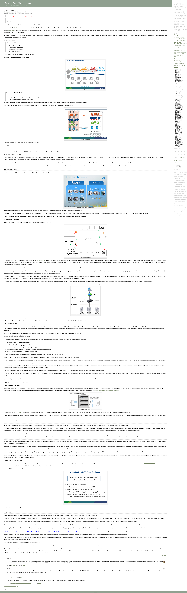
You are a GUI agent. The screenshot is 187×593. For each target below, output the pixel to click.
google (175, 47)
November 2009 (178, 142)
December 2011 (178, 117)
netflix (176, 55)
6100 (184, 35)
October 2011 (177, 119)
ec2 (177, 42)
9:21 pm (21, 577)
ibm (184, 50)
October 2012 (177, 108)
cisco (184, 38)
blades (179, 37)
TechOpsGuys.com (19, 2)
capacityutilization (178, 38)
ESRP (38, 542)
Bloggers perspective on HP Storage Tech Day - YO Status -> (21, 583)
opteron (180, 55)
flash (175, 45)
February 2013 (178, 105)
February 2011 (178, 127)
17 (183, 156)
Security (176, 78)
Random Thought (178, 77)
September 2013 (178, 98)
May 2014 (177, 93)
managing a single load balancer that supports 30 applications (106, 390)
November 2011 (178, 118)
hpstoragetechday (178, 50)
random (177, 58)
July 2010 (177, 134)
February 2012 (178, 116)
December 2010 (178, 129)
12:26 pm (23, 565)
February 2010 (178, 139)
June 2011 (177, 123)
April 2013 (177, 103)
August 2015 (177, 86)
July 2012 (177, 111)
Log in (176, 164)
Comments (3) (164, 555)
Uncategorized (178, 80)
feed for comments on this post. (11, 586)
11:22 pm (39, 583)
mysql (180, 53)
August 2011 (177, 121)
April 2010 (177, 137)
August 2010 (177, 133)
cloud (176, 40)
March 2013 (177, 104)
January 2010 (177, 140)
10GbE (180, 35)
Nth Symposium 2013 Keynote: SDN (15, 12)
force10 (179, 45)
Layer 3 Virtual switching (40, 260)
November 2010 (178, 130)
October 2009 (177, 143)
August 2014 (177, 91)
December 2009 (178, 141)
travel (180, 63)
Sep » (180, 160)
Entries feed (177, 165)
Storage (182, 61)
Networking (11, 13)
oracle (176, 56)
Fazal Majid (13, 565)
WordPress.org (178, 167)
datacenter (182, 40)
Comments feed (178, 166)
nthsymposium (20, 13)
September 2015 (178, 85)
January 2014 (177, 95)
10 (183, 154)
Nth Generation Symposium (19, 27)
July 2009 (177, 146)
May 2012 (177, 113)
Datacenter (177, 70)
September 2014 (178, 90)
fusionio (183, 45)
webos (176, 67)
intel (175, 52)
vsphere (183, 65)
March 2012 (177, 115)
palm (180, 56)
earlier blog (21, 412)
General (176, 72)
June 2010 (177, 135)
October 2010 (177, 131)
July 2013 (177, 100)
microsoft (183, 52)
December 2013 (178, 96)
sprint (175, 61)
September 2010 (178, 132)
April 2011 (177, 125)
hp (179, 47)
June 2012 (177, 112)
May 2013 (177, 102)
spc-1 (182, 60)
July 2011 (177, 122)
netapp (183, 53)
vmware (177, 65)
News (176, 76)
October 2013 (177, 97)
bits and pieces (11, 30)
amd (175, 37)
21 (178, 157)
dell (175, 42)
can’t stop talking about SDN (149, 463)
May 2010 (177, 136)
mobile (176, 53)
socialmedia (177, 60)
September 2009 (178, 144)
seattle (182, 58)
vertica (184, 63)
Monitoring (177, 74)
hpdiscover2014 (178, 49)
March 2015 (177, 88)
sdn (23, 13)
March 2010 (177, 138)
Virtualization (177, 81)
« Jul (175, 160)
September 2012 (178, 109)
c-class (183, 37)
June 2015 (177, 87)
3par (176, 35)
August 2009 (177, 145)
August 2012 (177, 110)
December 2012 (178, 106)
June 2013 (177, 101)
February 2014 (178, 94)
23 (181, 157)
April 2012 (177, 114)
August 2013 (177, 99)
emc (180, 42)
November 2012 (178, 107)
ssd (178, 61)
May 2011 (177, 124)
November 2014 (178, 89)
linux (178, 52)
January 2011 (177, 128)
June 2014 (177, 92)
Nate (12, 577)
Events (176, 71)
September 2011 (178, 120)
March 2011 (177, 126)
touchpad (176, 63)
